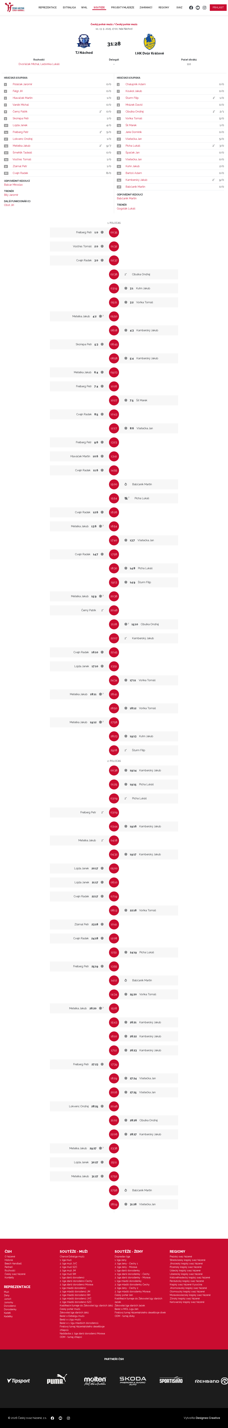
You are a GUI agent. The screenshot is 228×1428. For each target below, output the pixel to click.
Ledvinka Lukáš (50, 64)
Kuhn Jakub (133, 166)
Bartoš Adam (134, 173)
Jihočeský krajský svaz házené (186, 1263)
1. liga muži (66, 1260)
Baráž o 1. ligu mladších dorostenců (79, 1323)
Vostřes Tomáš (22, 159)
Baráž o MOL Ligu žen (126, 1309)
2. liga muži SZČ (68, 1267)
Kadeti (7, 1313)
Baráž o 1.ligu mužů (70, 1319)
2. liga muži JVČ (68, 1263)
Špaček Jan (133, 152)
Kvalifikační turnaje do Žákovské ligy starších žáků (86, 1305)
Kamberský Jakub (136, 179)
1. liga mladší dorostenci (73, 1288)
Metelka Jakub (21, 145)
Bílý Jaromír (11, 194)
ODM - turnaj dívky (125, 1316)
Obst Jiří (9, 205)
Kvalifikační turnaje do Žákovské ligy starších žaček (138, 1300)
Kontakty (9, 1277)
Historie (9, 1260)
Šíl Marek (131, 125)
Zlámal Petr (20, 166)
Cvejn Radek (20, 173)
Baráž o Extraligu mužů (72, 1316)
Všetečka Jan (133, 138)
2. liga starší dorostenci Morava (76, 1284)
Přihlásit (218, 7)
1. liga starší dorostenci (72, 1277)
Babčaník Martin (135, 186)
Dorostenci (10, 1306)
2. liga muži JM (68, 1270)
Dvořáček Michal (29, 64)
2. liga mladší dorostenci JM (75, 1291)
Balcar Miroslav (13, 184)
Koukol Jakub (134, 91)
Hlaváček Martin (23, 97)
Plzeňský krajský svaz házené (185, 1267)
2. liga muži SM (68, 1274)
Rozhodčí (10, 1270)
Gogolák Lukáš (126, 208)
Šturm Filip (132, 97)
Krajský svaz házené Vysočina (186, 1284)
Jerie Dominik (134, 132)
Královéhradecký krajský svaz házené (190, 1277)
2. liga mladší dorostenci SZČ (76, 1302)
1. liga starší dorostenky (127, 1270)
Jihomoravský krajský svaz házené (188, 1288)
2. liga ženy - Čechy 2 (126, 1288)
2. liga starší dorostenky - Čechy (132, 1274)
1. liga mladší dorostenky (128, 1281)
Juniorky (8, 1302)
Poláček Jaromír (22, 84)
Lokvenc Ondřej (22, 138)
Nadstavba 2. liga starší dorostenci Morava (82, 1333)
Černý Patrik (20, 111)
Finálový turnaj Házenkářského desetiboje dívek (140, 1312)
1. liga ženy (121, 1260)
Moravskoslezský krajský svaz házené (190, 1295)
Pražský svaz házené (181, 1256)
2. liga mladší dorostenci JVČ (75, 1298)
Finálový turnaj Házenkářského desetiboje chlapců (82, 1328)
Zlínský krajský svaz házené (185, 1298)
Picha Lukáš (133, 145)
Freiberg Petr (20, 132)
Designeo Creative (208, 1418)
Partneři (9, 1267)
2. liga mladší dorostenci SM (75, 1295)
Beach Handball (13, 1263)
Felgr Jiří (18, 91)
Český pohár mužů (70, 1309)
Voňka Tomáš (133, 118)
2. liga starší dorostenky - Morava (132, 1277)
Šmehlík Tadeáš (22, 152)
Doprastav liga (122, 1256)
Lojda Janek (20, 125)
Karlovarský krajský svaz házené (187, 1302)
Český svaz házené (15, 1274)
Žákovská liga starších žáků (74, 1312)
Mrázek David (134, 104)
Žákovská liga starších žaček (130, 1305)
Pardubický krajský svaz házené (187, 1281)
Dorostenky (10, 1309)
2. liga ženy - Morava (126, 1267)
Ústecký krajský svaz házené (185, 1270)
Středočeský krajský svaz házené (187, 1260)
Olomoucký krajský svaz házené (187, 1291)
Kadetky (8, 1316)
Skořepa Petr (21, 118)
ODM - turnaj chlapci (71, 1337)
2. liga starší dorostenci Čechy (76, 1281)
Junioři (7, 1299)
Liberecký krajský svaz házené (186, 1274)
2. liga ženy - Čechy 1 (126, 1263)
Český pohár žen (124, 1295)
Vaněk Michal (21, 104)
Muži (6, 1292)
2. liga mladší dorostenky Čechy (132, 1284)
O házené (10, 1256)
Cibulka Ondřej (135, 111)
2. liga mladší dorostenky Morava (132, 1291)
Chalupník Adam (136, 84)
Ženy (7, 1295)
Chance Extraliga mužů (72, 1256)
